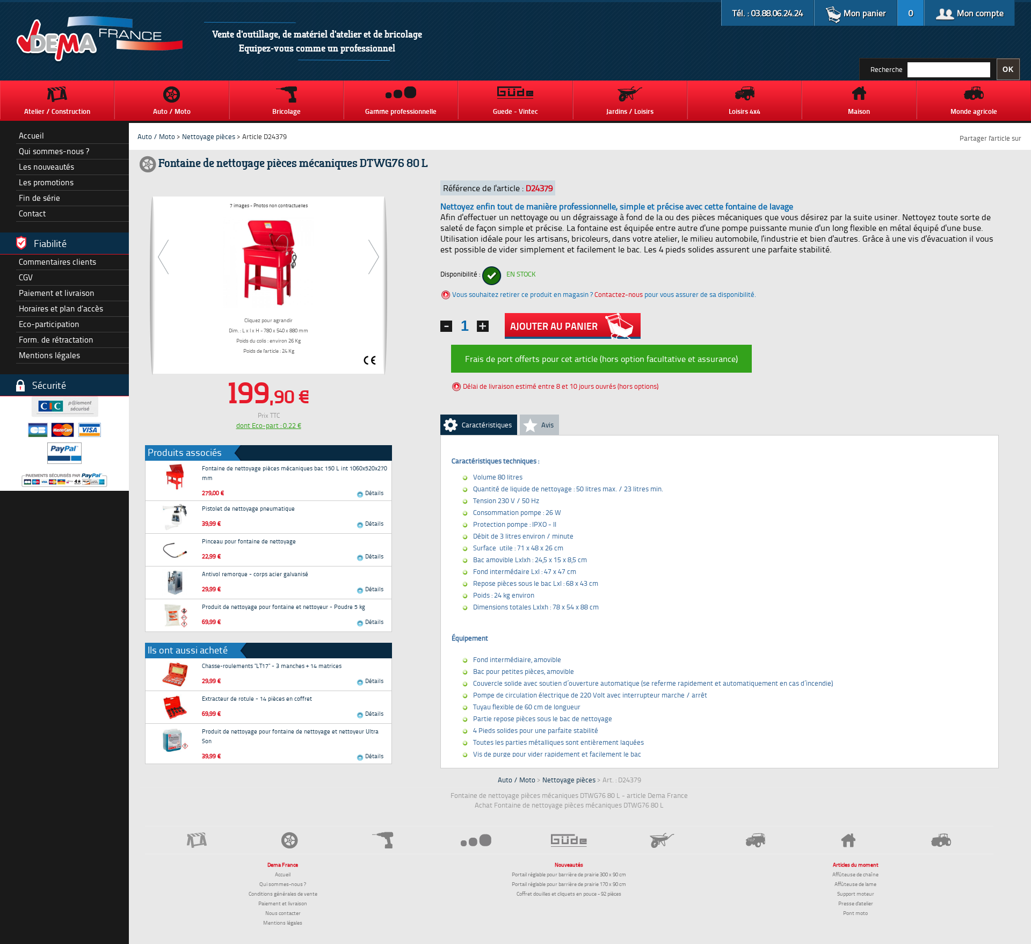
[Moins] (446, 326)
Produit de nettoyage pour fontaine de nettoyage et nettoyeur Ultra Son (290, 736)
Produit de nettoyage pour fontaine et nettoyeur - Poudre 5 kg (283, 606)
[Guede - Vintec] (568, 840)
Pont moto (855, 913)
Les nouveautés (46, 166)
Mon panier (863, 13)
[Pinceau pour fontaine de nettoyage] (175, 549)
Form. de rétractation (56, 339)
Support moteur (855, 893)
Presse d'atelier (855, 903)
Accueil (31, 135)
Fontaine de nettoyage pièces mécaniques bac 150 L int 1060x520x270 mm (294, 473)
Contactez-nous (618, 294)
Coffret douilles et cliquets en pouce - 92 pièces (569, 893)
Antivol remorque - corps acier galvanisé (255, 574)
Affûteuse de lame (855, 884)
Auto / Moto (156, 136)
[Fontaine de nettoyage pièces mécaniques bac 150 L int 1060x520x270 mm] (175, 476)
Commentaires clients (57, 261)
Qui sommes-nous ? (54, 151)
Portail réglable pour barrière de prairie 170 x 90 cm (569, 884)
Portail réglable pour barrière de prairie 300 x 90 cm (569, 874)
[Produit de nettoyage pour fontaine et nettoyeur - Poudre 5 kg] (175, 615)
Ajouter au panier (554, 326)
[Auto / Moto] (289, 840)
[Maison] (848, 840)
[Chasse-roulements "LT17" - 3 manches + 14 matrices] (175, 674)
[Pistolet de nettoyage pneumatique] (175, 517)
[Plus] (483, 326)
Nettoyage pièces (208, 136)
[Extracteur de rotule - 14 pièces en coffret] (175, 707)
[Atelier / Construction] (196, 840)
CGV (26, 277)
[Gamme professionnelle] (476, 840)
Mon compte (979, 13)
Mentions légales (49, 355)
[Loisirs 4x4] (755, 840)
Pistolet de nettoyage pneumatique (248, 508)
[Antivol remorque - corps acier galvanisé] (175, 582)
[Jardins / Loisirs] (662, 840)
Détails (373, 493)
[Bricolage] (383, 840)
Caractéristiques (487, 425)
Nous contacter (283, 913)
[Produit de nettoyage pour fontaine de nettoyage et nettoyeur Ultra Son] (175, 740)
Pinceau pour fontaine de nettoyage (249, 541)
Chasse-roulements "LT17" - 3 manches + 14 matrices (272, 666)
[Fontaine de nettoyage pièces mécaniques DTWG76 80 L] (268, 261)
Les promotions (46, 182)
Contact (32, 213)
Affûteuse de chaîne (855, 874)
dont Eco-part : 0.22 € (268, 425)
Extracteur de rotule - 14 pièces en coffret (257, 698)
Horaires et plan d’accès (61, 308)
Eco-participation (49, 324)
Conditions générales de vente (283, 893)
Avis (547, 425)
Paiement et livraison (57, 293)
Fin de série (39, 198)
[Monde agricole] (941, 840)
